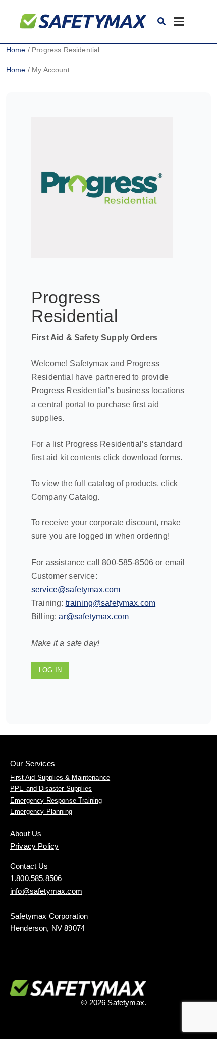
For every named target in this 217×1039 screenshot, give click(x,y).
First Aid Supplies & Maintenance (60, 777)
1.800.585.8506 (36, 878)
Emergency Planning (41, 811)
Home (16, 50)
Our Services (32, 763)
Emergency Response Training (56, 800)
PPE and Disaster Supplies (51, 788)
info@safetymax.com (46, 891)
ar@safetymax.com (94, 616)
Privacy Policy (34, 846)
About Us (25, 833)
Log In (50, 670)
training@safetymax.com (111, 603)
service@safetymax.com (75, 589)
